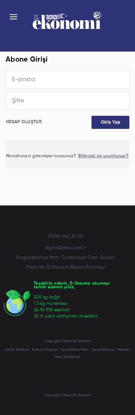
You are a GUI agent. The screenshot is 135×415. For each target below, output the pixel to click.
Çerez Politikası (103, 349)
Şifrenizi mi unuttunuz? (103, 156)
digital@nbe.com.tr (65, 248)
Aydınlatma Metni (75, 349)
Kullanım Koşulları (45, 349)
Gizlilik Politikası (17, 349)
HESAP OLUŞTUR (24, 122)
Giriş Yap (110, 122)
